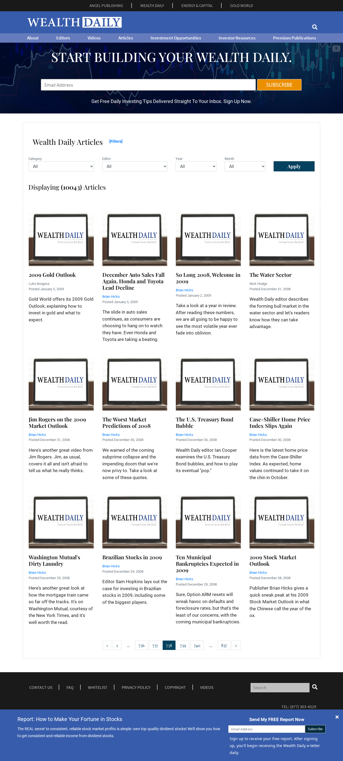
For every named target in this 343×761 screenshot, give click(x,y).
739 (183, 645)
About (33, 38)
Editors (63, 38)
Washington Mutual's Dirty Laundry (54, 560)
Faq (70, 687)
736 (141, 645)
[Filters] (115, 141)
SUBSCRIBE (279, 84)
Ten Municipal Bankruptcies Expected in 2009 (207, 563)
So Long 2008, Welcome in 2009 (208, 278)
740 (197, 645)
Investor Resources (237, 38)
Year (179, 159)
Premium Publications (294, 38)
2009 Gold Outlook (52, 274)
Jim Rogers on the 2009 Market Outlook (57, 422)
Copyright (175, 687)
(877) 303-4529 (303, 706)
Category (35, 159)
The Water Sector (270, 274)
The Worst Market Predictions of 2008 (126, 422)
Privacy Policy (136, 687)
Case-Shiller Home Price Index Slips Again (279, 422)
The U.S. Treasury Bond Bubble (204, 422)
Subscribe (315, 729)
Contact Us (40, 687)
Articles (125, 38)
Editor (106, 159)
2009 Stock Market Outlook (272, 560)
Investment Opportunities (176, 38)
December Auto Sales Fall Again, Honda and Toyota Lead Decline (133, 281)
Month (229, 159)
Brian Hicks (111, 297)
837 (224, 645)
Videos (94, 38)
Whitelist (97, 687)
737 (155, 645)
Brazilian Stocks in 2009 (132, 557)
